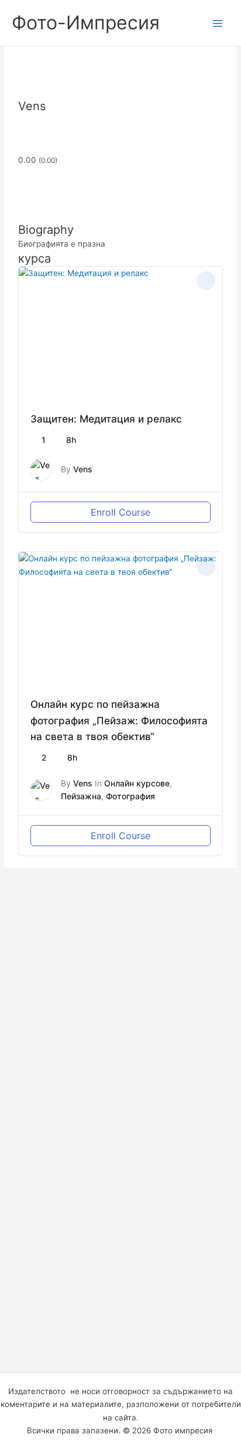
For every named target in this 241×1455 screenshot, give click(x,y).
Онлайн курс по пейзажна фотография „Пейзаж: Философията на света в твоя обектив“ (119, 720)
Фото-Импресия (86, 22)
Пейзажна (81, 796)
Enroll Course (120, 512)
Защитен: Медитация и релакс (106, 419)
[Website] (21, 92)
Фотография (130, 796)
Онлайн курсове (137, 783)
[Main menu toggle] (218, 23)
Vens (82, 469)
